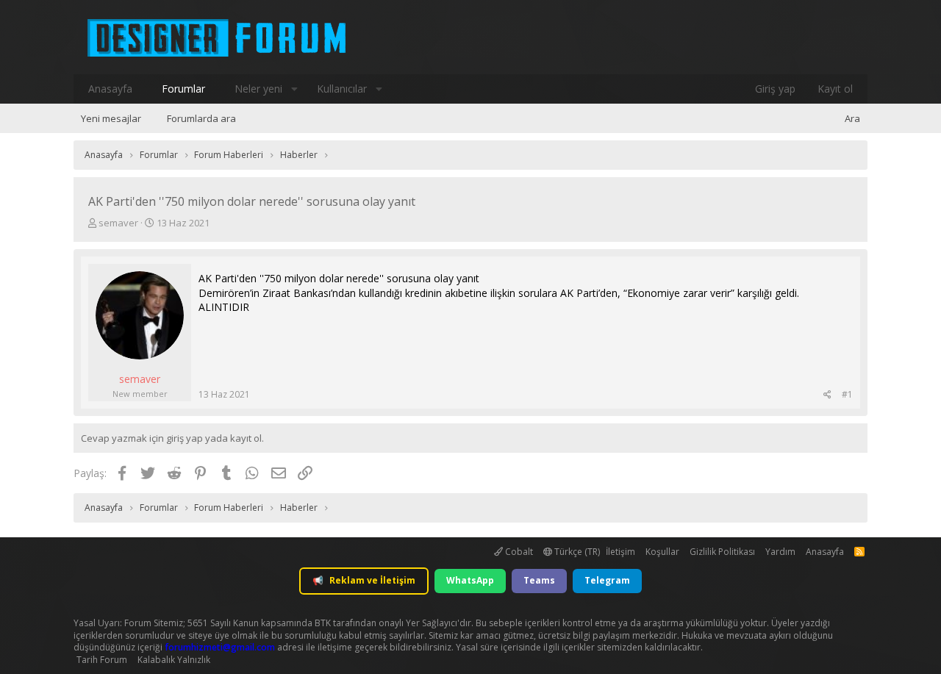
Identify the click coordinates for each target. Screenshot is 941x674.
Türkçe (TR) (576, 551)
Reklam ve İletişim (363, 580)
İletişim (620, 551)
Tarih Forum (101, 659)
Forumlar (183, 89)
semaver (118, 222)
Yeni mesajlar (111, 118)
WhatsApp (470, 580)
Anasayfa (110, 89)
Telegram (607, 580)
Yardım (780, 551)
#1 (847, 394)
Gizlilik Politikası (722, 551)
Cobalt (518, 551)
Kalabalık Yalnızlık (173, 659)
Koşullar (662, 551)
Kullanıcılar (342, 89)
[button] (294, 89)
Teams (539, 580)
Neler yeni (258, 89)
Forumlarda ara (201, 118)
